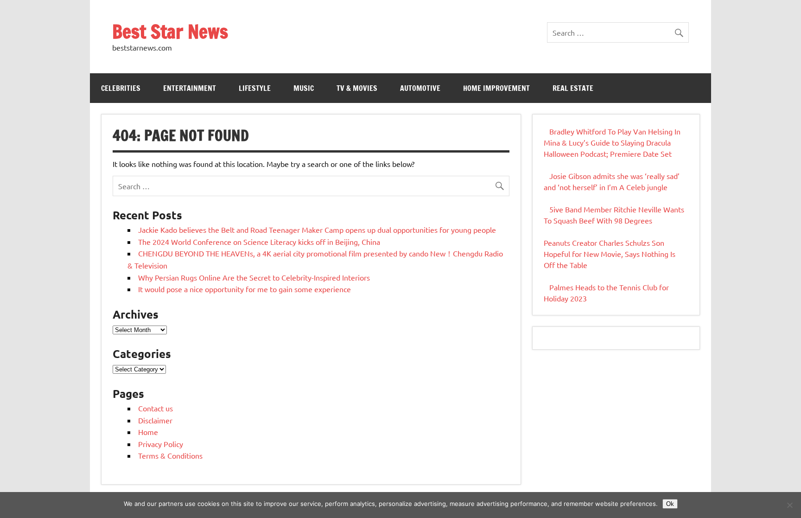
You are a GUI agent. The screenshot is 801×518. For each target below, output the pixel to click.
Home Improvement (496, 88)
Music (303, 88)
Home (148, 431)
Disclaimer (155, 420)
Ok (670, 503)
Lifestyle (255, 88)
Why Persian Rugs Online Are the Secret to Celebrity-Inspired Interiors (254, 277)
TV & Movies (357, 88)
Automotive (420, 88)
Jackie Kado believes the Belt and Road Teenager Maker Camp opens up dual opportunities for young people (317, 229)
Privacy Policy (160, 443)
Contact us (155, 408)
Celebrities (120, 88)
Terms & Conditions (170, 455)
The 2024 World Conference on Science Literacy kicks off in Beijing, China (259, 241)
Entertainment (189, 88)
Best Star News (170, 31)
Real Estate (573, 88)
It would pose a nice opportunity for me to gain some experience (244, 289)
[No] (789, 505)
